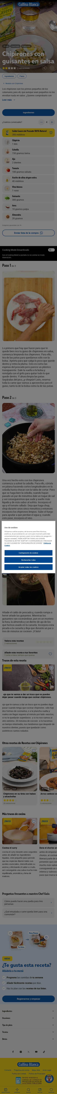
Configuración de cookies (28, 553)
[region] (28, 547)
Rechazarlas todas (28, 560)
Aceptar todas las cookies (28, 567)
